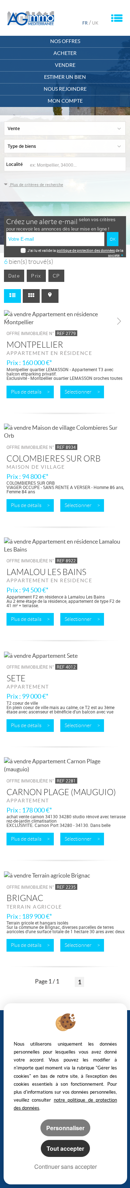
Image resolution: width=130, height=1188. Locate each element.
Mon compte (65, 101)
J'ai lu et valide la (42, 250)
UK (95, 23)
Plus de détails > (30, 392)
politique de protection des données (86, 250)
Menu (117, 18)
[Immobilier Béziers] (30, 18)
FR (85, 23)
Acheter (65, 53)
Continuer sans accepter (65, 1166)
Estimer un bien (65, 77)
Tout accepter (65, 1148)
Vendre (65, 65)
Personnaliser (65, 1128)
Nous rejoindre (65, 89)
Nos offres (65, 41)
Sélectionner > (82, 392)
